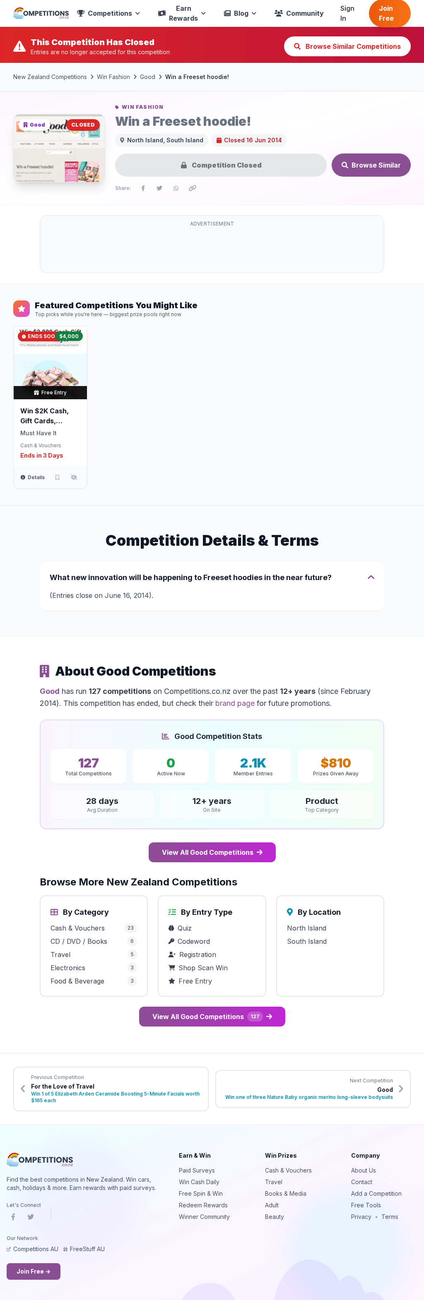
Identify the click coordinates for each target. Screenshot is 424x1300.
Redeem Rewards (203, 1205)
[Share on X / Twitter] (159, 188)
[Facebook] (13, 1218)
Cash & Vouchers (40, 445)
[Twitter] (30, 1218)
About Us (363, 1170)
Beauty (274, 1216)
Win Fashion (113, 76)
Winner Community (204, 1216)
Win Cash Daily (199, 1181)
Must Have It (38, 433)
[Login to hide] (73, 477)
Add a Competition (376, 1193)
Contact (361, 1181)
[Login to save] (57, 477)
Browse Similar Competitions (352, 46)
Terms (389, 1216)
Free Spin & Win (201, 1193)
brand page (235, 703)
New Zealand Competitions (50, 76)
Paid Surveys (197, 1170)
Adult (272, 1205)
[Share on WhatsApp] (176, 188)
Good (147, 76)
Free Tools (366, 1205)
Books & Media (285, 1193)
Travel (273, 1181)
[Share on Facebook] (142, 188)
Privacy (361, 1216)
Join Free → (34, 1271)
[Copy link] (192, 188)
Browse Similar (376, 165)
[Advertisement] (212, 249)
